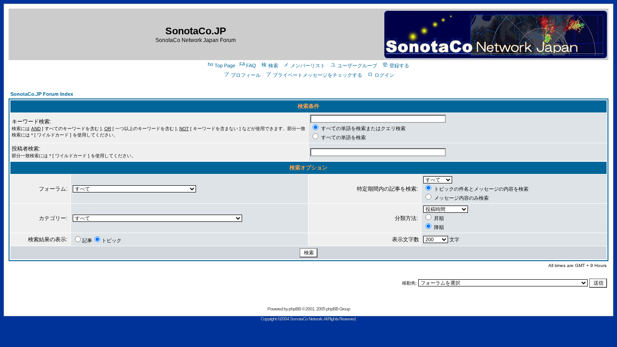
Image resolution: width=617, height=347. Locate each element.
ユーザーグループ (357, 65)
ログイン (384, 75)
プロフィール (246, 75)
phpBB (295, 308)
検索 (273, 65)
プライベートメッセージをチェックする (317, 75)
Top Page (225, 65)
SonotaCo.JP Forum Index (41, 94)
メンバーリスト (307, 65)
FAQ (251, 65)
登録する (399, 65)
